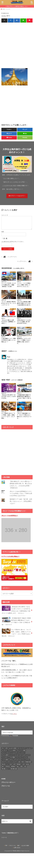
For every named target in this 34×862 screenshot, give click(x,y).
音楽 (25, 766)
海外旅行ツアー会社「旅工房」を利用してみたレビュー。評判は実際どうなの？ (21, 501)
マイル (27, 759)
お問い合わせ (17, 847)
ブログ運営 (12, 757)
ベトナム (25, 757)
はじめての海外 (12, 748)
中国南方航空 (28, 762)
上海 (19, 762)
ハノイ (11, 755)
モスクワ (4, 762)
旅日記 (27, 764)
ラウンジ (10, 762)
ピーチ (28, 755)
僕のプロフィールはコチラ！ (17, 195)
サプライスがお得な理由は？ (10, 556)
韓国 (21, 766)
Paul (8, 357)
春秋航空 (13, 766)
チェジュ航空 (5, 755)
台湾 (14, 764)
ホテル (11, 759)
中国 (22, 762)
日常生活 (7, 766)
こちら (15, 713)
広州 (23, 764)
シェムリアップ (15, 752)
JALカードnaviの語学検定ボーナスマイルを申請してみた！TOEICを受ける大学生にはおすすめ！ (21, 493)
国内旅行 (19, 764)
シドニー (23, 752)
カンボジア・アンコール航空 (9, 750)
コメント (4, 215)
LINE (6, 748)
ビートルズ (22, 755)
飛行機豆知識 (14, 768)
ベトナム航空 (5, 759)
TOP (6, 845)
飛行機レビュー (5, 768)
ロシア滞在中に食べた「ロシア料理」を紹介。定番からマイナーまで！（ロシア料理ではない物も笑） (16, 633)
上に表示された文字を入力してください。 (13, 241)
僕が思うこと (5, 764)
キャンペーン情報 (21, 750)
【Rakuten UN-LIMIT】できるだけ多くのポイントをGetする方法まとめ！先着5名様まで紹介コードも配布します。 (16, 610)
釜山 (18, 766)
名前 (2, 231)
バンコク (16, 755)
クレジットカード (6, 752)
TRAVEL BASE (16, 850)
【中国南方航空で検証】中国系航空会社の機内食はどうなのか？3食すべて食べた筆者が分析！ (16, 621)
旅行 (3, 766)
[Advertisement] (17, 45)
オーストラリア (21, 748)
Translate (15, 735)
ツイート (4, 837)
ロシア (14, 762)
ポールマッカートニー (19, 759)
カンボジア (29, 748)
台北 (11, 764)
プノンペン (19, 757)
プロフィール (12, 845)
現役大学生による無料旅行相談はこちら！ (17, 6)
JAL (3, 748)
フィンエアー (5, 757)
